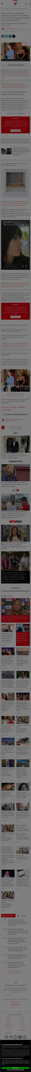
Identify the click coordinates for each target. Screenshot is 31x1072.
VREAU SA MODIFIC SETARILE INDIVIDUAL (15, 1069)
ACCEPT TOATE (15, 1067)
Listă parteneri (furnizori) (5, 1065)
